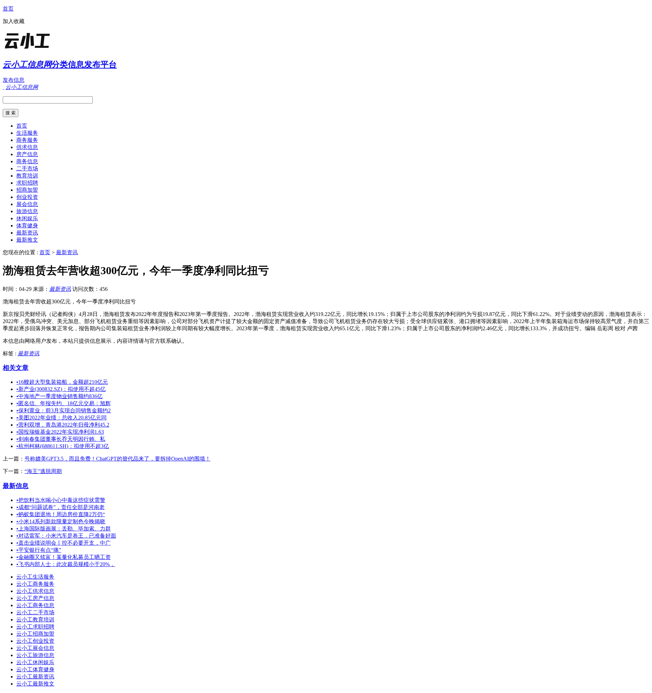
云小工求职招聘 (35, 627)
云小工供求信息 (35, 591)
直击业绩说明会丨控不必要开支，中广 (63, 543)
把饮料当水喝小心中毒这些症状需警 (60, 500)
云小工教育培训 (35, 619)
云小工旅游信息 (35, 655)
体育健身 (27, 225)
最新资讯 (27, 233)
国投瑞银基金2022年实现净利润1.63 (60, 432)
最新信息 (16, 485)
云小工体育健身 (35, 669)
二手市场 (27, 168)
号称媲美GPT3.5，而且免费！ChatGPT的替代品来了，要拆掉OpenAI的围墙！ (117, 459)
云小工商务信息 (35, 605)
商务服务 (27, 140)
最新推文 (27, 240)
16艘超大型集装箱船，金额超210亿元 (62, 382)
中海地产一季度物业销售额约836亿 (59, 396)
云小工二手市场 (35, 612)
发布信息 (13, 80)
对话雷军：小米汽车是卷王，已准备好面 (66, 536)
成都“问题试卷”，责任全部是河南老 (60, 507)
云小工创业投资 (35, 641)
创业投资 (27, 197)
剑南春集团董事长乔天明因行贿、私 (60, 439)
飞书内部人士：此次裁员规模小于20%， (65, 564)
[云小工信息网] (45, 49)
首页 (8, 9)
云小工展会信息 (35, 648)
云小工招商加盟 (35, 634)
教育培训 (27, 176)
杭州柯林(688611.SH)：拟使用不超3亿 (62, 446)
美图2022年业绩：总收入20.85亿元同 (61, 417)
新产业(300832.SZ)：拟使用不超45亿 (61, 389)
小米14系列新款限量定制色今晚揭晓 (60, 521)
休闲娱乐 (27, 218)
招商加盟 (27, 190)
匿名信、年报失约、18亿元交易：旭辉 (63, 403)
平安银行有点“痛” (38, 550)
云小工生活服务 (35, 577)
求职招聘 (27, 183)
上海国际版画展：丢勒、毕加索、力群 (63, 528)
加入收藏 (13, 21)
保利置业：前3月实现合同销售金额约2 (63, 410)
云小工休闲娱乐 (35, 662)
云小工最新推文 (35, 684)
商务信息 (27, 161)
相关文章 (16, 367)
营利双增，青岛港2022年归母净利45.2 (62, 425)
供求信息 (27, 147)
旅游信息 (27, 211)
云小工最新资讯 (35, 676)
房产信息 (27, 154)
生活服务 (27, 133)
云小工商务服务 (35, 584)
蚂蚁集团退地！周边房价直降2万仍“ (60, 514)
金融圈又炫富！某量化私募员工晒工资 (63, 557)
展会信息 (27, 204)
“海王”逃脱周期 (43, 471)
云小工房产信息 (35, 598)
